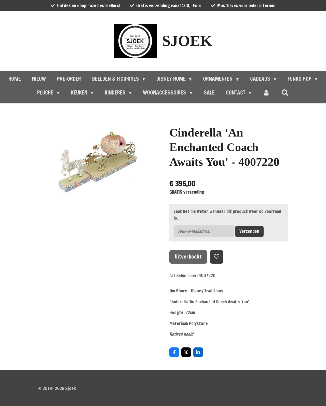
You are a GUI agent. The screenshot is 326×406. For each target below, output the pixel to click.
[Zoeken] (285, 92)
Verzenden (249, 231)
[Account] (266, 92)
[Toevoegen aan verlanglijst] (216, 257)
